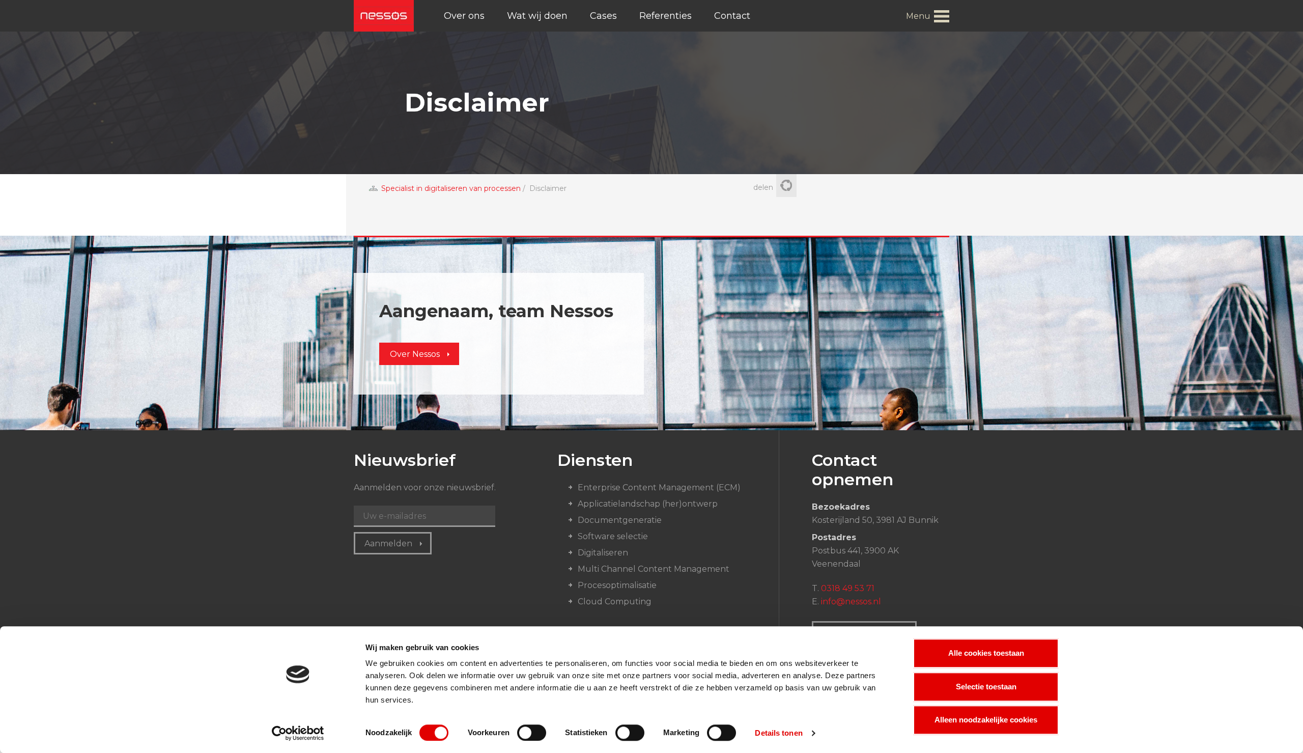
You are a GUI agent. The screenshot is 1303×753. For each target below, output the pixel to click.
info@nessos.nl (851, 601)
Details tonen (778, 733)
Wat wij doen (537, 15)
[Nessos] (384, 16)
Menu (918, 16)
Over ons (464, 15)
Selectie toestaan (986, 686)
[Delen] (786, 186)
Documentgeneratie (620, 520)
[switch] (531, 732)
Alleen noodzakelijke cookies (985, 719)
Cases (603, 15)
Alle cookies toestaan (986, 653)
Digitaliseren (603, 552)
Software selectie (613, 536)
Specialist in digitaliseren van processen (451, 188)
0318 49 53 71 (847, 588)
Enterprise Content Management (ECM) (659, 487)
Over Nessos (415, 354)
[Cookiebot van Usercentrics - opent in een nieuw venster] (298, 733)
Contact (732, 15)
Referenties (665, 15)
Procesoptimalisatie (617, 585)
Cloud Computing (615, 601)
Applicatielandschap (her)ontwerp (648, 504)
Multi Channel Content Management (653, 569)
